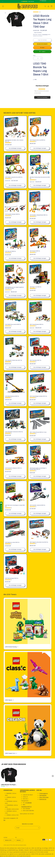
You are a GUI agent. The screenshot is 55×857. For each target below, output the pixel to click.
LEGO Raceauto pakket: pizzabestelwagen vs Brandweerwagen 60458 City (38, 469)
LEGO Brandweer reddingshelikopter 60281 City (38, 215)
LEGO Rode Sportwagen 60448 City (11, 578)
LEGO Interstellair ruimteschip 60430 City (37, 505)
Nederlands (43, 0)
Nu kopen (42, 47)
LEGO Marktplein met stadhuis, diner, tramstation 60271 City (14, 140)
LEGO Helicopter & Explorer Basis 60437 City (13, 360)
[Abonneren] (38, 827)
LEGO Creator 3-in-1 (10, 753)
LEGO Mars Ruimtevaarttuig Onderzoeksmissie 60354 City (40, 178)
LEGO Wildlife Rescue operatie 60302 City (13, 324)
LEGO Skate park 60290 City (10, 251)
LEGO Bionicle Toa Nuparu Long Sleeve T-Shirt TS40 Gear (8, 785)
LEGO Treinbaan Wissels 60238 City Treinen (38, 432)
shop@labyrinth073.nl (26, 806)
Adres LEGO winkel (43, 797)
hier (4, 820)
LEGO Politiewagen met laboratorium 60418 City (14, 431)
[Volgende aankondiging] (52, 1)
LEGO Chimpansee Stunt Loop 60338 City (37, 140)
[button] (2, 6)
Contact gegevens (43, 793)
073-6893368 (28, 802)
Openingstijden (42, 795)
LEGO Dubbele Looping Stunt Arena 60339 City (13, 177)
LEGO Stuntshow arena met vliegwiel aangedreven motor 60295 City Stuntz (14, 288)
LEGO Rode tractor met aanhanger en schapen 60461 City (15, 506)
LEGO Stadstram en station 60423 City (12, 542)
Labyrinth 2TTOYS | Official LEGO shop (12, 845)
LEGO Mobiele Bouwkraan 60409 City (12, 396)
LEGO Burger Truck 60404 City (35, 286)
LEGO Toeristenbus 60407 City (35, 360)
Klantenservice (42, 799)
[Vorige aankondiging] (2, 1)
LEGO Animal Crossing (11, 647)
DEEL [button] (35, 79)
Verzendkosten (45, 34)
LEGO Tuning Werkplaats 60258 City (36, 324)
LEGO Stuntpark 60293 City (35, 251)
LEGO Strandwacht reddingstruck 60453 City (13, 468)
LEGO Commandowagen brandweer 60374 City (38, 396)
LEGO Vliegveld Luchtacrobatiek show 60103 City (39, 542)
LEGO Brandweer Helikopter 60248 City (12, 214)
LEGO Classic (8, 700)
